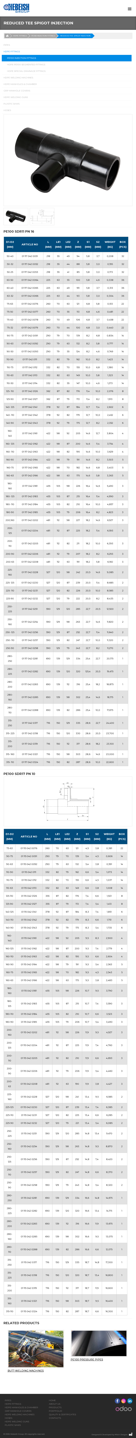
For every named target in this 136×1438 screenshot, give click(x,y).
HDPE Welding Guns (16, 97)
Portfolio (55, 1411)
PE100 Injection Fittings (43, 36)
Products (55, 1407)
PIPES (7, 45)
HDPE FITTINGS (20, 36)
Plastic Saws (11, 103)
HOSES (7, 110)
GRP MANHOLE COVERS (17, 90)
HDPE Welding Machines (18, 77)
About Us (54, 1404)
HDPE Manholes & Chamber (20, 84)
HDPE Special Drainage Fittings (26, 71)
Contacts (55, 1418)
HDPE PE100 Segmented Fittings (26, 64)
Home (52, 1400)
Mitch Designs (121, 1434)
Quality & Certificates (62, 1414)
